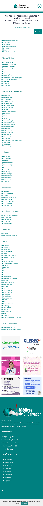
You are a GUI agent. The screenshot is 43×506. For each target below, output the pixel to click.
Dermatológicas (8, 257)
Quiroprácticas (8, 304)
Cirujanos (6, 160)
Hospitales (6, 42)
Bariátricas (6, 248)
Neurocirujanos (8, 74)
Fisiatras (5, 109)
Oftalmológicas (8, 292)
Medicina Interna (8, 127)
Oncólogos (6, 138)
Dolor (5, 259)
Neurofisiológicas (8, 283)
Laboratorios (7, 48)
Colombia (8, 478)
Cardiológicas (7, 252)
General (5, 196)
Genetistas (6, 113)
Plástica (5, 302)
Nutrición (6, 288)
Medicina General (9, 125)
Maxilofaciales (7, 199)
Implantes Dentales (9, 197)
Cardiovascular (8, 62)
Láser (5, 275)
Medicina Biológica (9, 328)
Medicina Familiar (8, 123)
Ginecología (7, 271)
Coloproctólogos (8, 68)
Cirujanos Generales (9, 64)
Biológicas (6, 250)
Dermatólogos (8, 101)
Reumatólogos (8, 146)
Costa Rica (8, 475)
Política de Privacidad (11, 446)
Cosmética (6, 192)
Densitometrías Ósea (10, 255)
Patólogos (6, 142)
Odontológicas (8, 290)
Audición (6, 246)
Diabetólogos (7, 103)
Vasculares (6, 85)
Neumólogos (7, 130)
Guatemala (9, 462)
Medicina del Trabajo (10, 279)
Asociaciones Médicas (10, 40)
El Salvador (8, 459)
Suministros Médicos (9, 46)
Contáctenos (8, 449)
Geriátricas (6, 269)
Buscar (37, 31)
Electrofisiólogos (8, 105)
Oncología (6, 294)
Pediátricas (6, 300)
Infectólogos (7, 119)
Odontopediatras (8, 201)
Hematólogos (7, 117)
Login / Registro (9, 437)
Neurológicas (7, 284)
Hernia (5, 273)
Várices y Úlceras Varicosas (12, 317)
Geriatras (6, 115)
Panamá (8, 468)
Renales (5, 310)
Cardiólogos (7, 99)
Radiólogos (7, 144)
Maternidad (7, 277)
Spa (4, 313)
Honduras (8, 472)
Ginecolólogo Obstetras (11, 215)
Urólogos (6, 83)
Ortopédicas (7, 296)
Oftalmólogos (7, 76)
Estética (5, 265)
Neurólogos (7, 134)
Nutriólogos (7, 136)
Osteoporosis (7, 298)
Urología (6, 315)
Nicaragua (8, 465)
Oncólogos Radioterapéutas (12, 140)
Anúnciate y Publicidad (11, 440)
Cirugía (5, 253)
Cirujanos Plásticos (9, 66)
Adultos (5, 233)
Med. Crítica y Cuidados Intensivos (14, 121)
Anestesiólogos (8, 98)
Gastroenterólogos (9, 111)
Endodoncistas (8, 194)
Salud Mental (7, 311)
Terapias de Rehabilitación (12, 330)
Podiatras (6, 82)
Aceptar (24, 504)
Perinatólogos (7, 223)
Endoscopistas (8, 70)
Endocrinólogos (8, 107)
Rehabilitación (7, 308)
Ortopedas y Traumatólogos (12, 78)
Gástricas (6, 267)
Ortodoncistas (7, 203)
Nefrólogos (6, 129)
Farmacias (6, 44)
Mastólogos (7, 219)
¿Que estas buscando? (21, 27)
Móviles (5, 281)
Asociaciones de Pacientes (12, 52)
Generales (6, 168)
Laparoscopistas (8, 72)
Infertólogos (7, 217)
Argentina (8, 481)
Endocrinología (8, 261)
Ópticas (5, 50)
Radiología (6, 306)
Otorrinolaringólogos (10, 80)
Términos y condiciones (12, 443)
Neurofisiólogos (8, 132)
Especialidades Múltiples (11, 263)
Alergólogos (7, 96)
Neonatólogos (7, 174)
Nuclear (5, 286)
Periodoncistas (8, 205)
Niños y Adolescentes (10, 235)
